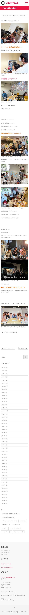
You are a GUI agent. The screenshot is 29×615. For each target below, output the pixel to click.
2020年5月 (4, 469)
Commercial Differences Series (11, 513)
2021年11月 (5, 414)
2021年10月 (5, 417)
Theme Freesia (23, 611)
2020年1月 (4, 482)
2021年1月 (4, 445)
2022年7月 (4, 392)
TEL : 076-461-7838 (6, 564)
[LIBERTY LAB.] (3, 3)
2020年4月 (4, 473)
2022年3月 (4, 405)
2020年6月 (4, 466)
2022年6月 (4, 395)
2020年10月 (5, 454)
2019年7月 (4, 500)
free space (6, 524)
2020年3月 (4, 476)
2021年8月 (4, 423)
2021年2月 (4, 442)
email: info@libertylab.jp (7, 567)
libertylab (9, 15)
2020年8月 (4, 460)
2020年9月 (4, 457)
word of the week (15, 528)
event (22, 521)
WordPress (17, 613)
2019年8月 (4, 497)
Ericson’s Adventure (8, 517)
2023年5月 (4, 367)
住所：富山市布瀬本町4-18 (8, 577)
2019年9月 (4, 494)
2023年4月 (4, 371)
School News (13, 332)
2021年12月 (5, 411)
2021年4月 (4, 435)
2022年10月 (5, 386)
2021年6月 (4, 429)
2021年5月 (4, 432)
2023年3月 (4, 374)
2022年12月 (5, 380)
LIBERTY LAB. (12, 3)
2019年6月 (4, 503)
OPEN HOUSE (23, 348)
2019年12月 (5, 485)
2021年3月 (4, 439)
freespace (16, 524)
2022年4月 (4, 401)
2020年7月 (4, 463)
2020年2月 (4, 479)
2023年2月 (4, 377)
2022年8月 (4, 389)
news (4, 528)
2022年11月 (5, 383)
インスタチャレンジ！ (8, 348)
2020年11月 (5, 451)
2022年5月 (4, 398)
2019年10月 (5, 491)
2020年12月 (5, 448)
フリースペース (18, 532)
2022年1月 (4, 408)
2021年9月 (4, 420)
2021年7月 (4, 426)
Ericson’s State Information (9, 521)
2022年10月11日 (21, 15)
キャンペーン (6, 532)
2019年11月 (5, 488)
